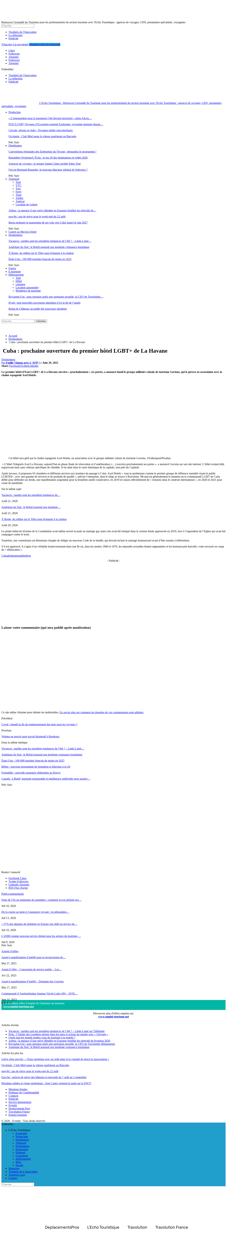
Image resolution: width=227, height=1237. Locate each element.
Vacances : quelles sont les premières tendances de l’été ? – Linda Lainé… (50, 241)
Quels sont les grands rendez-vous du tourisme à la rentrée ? (42, 1037)
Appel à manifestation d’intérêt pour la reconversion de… (33, 957)
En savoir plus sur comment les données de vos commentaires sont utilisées (101, 712)
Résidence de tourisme (28, 290)
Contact (13, 1178)
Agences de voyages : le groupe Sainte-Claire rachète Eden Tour (45, 163)
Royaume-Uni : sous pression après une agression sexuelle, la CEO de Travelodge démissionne (62, 1043)
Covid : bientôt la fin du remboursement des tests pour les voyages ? (39, 724)
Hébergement (16, 274)
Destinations (15, 234)
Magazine (14, 1168)
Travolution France (19, 1111)
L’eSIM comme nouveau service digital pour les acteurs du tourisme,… (41, 936)
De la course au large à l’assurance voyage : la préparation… (35, 911)
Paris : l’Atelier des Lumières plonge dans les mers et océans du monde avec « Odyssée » (58, 1034)
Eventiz (13, 1105)
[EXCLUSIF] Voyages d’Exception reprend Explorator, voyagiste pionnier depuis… (56, 124)
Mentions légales (18, 1089)
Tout (18, 182)
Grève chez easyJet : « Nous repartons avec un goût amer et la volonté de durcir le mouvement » (55, 1059)
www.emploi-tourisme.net (18, 1006)
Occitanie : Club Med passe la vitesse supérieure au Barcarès (42, 136)
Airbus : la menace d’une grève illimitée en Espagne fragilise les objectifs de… (52, 210)
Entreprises (22, 1149)
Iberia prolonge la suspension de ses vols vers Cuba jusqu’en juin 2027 (48, 222)
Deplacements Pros (19, 1108)
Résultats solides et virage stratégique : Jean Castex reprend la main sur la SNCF (46, 1083)
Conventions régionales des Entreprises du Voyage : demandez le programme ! (52, 151)
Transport (14, 178)
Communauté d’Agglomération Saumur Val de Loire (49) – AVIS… (39, 993)
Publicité (13, 38)
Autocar (20, 201)
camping (20, 284)
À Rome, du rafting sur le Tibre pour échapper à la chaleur (41, 253)
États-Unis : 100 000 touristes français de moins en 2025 (40, 259)
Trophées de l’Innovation (23, 32)
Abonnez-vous (17, 1174)
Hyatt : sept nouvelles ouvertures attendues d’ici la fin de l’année (45, 302)
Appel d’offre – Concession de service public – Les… (31, 969)
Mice (18, 1162)
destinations (14, 555)
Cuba (4, 555)
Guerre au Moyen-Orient (22, 231)
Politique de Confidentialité (24, 1092)
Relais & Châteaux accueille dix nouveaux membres (38, 308)
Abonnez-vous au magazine (44, 44)
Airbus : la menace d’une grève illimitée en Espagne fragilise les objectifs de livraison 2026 (59, 1040)
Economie (21, 1133)
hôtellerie (26, 555)
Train (18, 194)
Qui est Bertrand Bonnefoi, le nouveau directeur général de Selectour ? (48, 169)
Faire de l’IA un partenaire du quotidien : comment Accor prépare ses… (41, 899)
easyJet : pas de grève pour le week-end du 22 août (37, 216)
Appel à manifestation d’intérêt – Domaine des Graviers (32, 981)
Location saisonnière (27, 287)
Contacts (13, 1095)
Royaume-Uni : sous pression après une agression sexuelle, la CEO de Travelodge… (56, 296)
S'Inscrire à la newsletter (15, 44)
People (19, 1165)
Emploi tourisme (18, 1114)
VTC (18, 185)
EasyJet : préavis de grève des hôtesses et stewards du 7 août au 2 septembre (44, 1077)
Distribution (15, 145)
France (12, 268)
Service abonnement (20, 1102)
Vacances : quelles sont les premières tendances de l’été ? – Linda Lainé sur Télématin (56, 1031)
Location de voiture (26, 204)
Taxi (18, 188)
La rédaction (16, 35)
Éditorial (20, 1152)
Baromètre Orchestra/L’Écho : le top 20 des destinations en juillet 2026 (48, 157)
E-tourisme (15, 271)
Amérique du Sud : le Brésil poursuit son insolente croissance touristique (49, 247)
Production (15, 112)
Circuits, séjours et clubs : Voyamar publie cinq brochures (41, 130)
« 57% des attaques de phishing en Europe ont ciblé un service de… (39, 923)
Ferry (19, 191)
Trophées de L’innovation (23, 1171)
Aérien (19, 198)
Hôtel (19, 281)
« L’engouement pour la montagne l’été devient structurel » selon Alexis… (50, 118)
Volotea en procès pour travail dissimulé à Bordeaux (30, 736)
